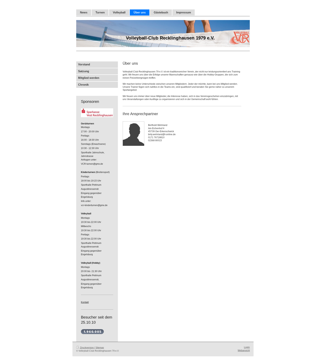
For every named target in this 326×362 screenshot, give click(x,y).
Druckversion (87, 347)
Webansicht (244, 350)
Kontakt (85, 302)
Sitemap (99, 347)
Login (247, 347)
